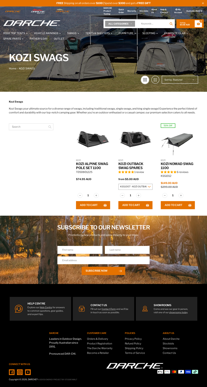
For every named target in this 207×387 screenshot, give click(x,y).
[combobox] (31, 126)
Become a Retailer (98, 352)
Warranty (131, 11)
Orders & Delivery (97, 338)
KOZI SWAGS (27, 68)
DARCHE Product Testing (108, 11)
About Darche (171, 338)
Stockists (143, 11)
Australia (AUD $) (194, 11)
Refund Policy (133, 343)
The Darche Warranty (99, 348)
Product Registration (99, 343)
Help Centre (46, 307)
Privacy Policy (133, 338)
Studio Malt (71, 379)
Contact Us (169, 352)
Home (12, 68)
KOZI (78, 160)
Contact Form (109, 309)
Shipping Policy (134, 348)
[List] (155, 80)
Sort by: (168, 79)
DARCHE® (33, 379)
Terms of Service (135, 352)
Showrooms (170, 348)
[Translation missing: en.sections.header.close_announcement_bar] (203, 3)
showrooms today (178, 312)
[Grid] (145, 80)
